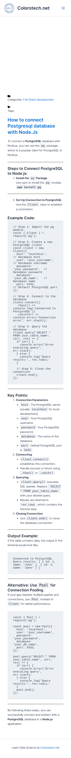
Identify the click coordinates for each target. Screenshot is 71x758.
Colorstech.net (33, 8)
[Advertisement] (35, 55)
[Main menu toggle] (63, 8)
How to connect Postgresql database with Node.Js (31, 126)
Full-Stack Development (38, 99)
